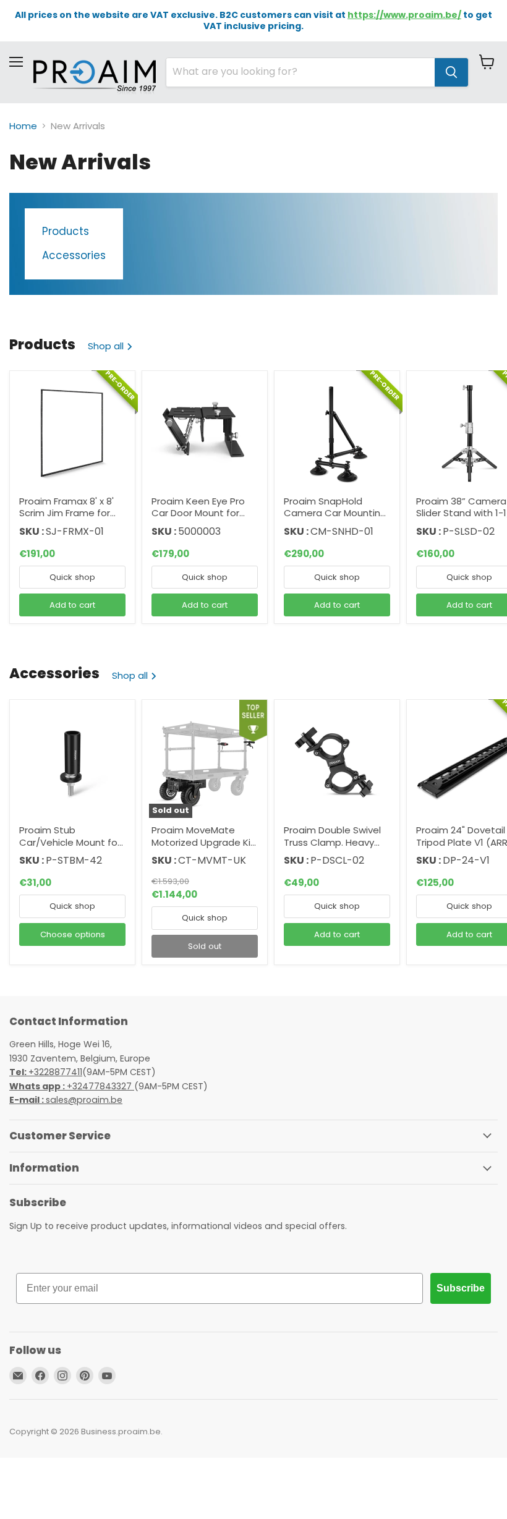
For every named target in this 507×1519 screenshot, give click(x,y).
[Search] (451, 72)
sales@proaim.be (65, 1100)
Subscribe (461, 1288)
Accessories (74, 256)
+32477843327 (71, 1086)
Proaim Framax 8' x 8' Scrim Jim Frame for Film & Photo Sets (66, 513)
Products (65, 231)
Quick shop (72, 577)
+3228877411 (45, 1072)
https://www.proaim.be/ (404, 15)
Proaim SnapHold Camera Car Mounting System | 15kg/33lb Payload (335, 519)
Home (23, 126)
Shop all (107, 346)
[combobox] (300, 72)
